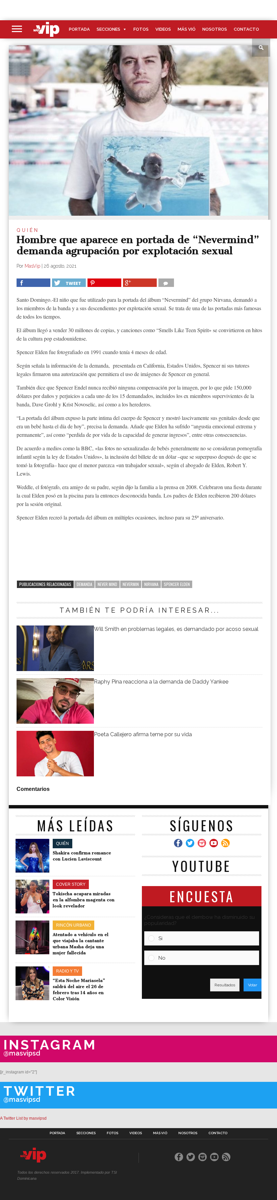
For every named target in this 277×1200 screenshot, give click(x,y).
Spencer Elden (177, 584)
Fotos (141, 29)
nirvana (151, 584)
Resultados (225, 985)
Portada (79, 29)
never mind (107, 584)
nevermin (131, 584)
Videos (163, 29)
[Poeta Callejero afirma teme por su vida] (55, 774)
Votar (252, 985)
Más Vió (187, 29)
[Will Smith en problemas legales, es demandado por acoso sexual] (55, 669)
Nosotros (214, 29)
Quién (28, 230)
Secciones (108, 29)
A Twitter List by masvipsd (23, 1118)
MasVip (32, 266)
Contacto (246, 29)
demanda (84, 584)
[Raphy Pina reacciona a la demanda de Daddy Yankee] (55, 722)
